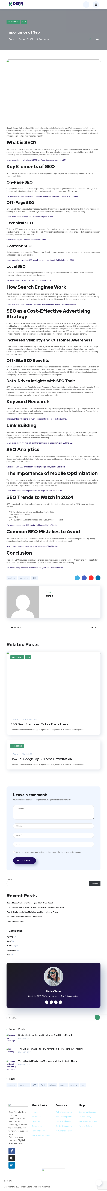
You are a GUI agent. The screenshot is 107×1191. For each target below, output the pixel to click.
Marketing (13, 22)
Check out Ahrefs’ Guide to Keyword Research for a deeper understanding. (37, 418)
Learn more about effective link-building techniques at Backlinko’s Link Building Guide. (41, 442)
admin (11, 39)
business (11, 578)
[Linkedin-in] (11, 1165)
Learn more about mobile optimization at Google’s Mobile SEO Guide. (34, 490)
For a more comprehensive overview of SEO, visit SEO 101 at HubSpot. (35, 567)
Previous (16, 627)
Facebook (84, 577)
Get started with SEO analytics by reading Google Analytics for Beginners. (36, 466)
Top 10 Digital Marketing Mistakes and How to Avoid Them (32, 912)
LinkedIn (98, 577)
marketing (24, 578)
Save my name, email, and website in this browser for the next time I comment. (48, 852)
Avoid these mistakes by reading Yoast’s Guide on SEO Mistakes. (33, 546)
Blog (9, 941)
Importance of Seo (15, 921)
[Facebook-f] (11, 1151)
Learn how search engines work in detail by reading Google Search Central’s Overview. (41, 304)
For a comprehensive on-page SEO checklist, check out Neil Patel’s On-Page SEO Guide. (42, 196)
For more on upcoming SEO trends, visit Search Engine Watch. (32, 525)
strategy (73, 1085)
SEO (24, 22)
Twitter (77, 577)
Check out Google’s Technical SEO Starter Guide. (26, 239)
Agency (10, 936)
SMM (43, 1085)
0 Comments (43, 39)
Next (93, 627)
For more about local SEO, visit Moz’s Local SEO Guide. (29, 280)
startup (63, 1085)
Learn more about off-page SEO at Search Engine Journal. (30, 216)
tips (83, 1085)
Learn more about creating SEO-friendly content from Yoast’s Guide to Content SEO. (40, 260)
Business (11, 945)
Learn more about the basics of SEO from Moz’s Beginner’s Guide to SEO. (36, 160)
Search (9, 879)
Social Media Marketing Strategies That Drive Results (31, 903)
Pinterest (91, 577)
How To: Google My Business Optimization (41, 759)
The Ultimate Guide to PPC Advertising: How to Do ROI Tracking (35, 907)
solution (52, 1085)
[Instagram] (11, 1158)
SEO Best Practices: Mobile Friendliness (39, 724)
